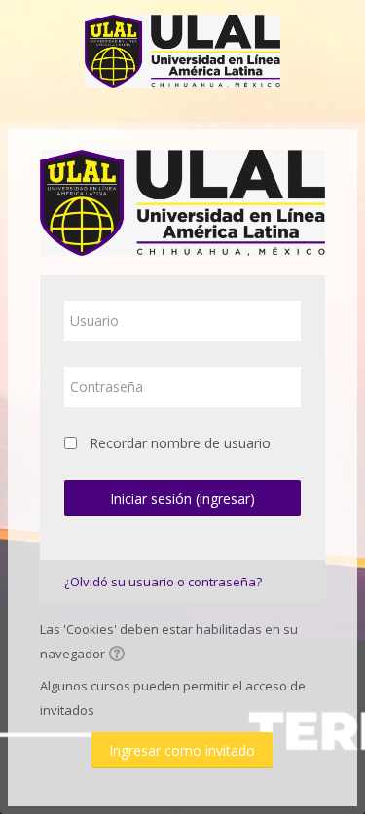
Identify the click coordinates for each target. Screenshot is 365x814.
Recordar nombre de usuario (180, 443)
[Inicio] (182, 46)
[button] (119, 655)
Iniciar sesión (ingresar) (182, 498)
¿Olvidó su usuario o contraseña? (163, 581)
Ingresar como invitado (182, 750)
